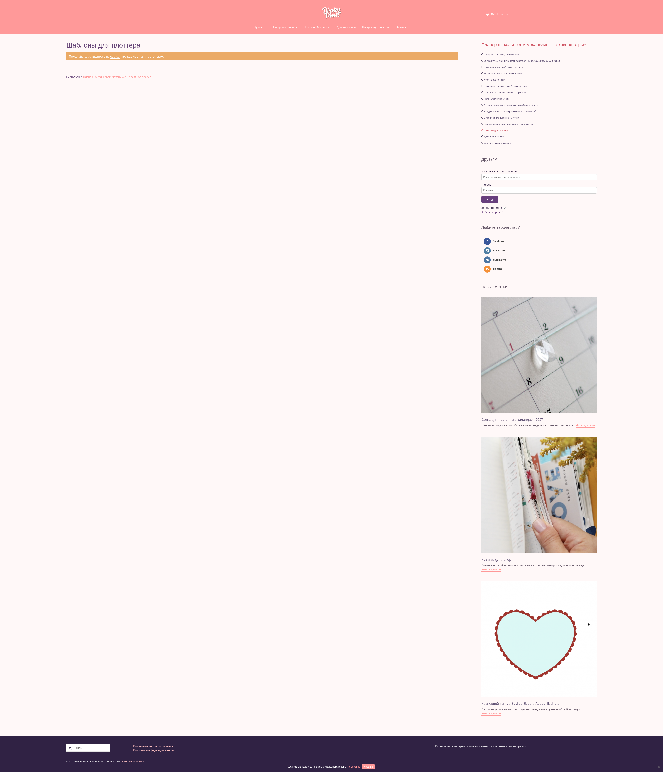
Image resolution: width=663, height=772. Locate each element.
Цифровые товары (285, 27)
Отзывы (401, 27)
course (115, 56)
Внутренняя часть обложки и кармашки (504, 67)
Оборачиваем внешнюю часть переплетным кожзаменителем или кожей (522, 60)
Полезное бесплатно (317, 27)
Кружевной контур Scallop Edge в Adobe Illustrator (521, 703)
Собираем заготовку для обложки (501, 54)
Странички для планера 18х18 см (501, 117)
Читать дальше (585, 425)
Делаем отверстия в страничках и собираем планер (511, 105)
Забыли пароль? (492, 212)
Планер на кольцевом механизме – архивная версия (117, 77)
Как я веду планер (496, 559)
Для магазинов (346, 27)
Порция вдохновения (376, 27)
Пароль (486, 184)
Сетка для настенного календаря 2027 (512, 419)
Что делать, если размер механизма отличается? (510, 111)
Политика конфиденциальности (153, 750)
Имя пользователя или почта (499, 171)
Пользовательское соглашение (153, 746)
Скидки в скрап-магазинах (497, 142)
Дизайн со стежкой (494, 136)
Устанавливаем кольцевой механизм (503, 73)
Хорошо (368, 766)
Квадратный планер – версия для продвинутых (509, 123)
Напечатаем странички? (496, 98)
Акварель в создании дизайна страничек (505, 92)
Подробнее (354, 766)
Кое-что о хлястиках (494, 79)
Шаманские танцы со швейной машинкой (505, 86)
